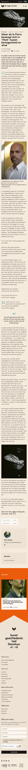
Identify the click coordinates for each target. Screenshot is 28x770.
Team (6, 678)
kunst (14, 635)
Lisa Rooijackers (6, 607)
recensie (21, 32)
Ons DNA (3, 672)
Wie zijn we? (4, 674)
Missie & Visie (4, 676)
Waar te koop (4, 709)
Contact (3, 680)
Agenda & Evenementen (7, 695)
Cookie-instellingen (6, 701)
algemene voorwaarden (15, 740)
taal (14, 641)
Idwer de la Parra (6, 520)
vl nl (14, 647)
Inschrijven (14, 752)
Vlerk (14, 512)
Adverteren (4, 713)
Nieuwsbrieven (4, 692)
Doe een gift (4, 662)
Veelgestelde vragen (6, 690)
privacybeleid (5, 741)
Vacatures (3, 683)
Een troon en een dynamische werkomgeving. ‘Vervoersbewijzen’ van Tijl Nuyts (14, 602)
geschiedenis (14, 638)
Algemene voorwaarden (7, 697)
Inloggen (20, 1)
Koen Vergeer (7, 49)
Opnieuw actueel (13, 32)
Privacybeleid (4, 699)
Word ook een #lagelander (7, 660)
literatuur (14, 644)
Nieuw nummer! (4, 1)
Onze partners (4, 664)
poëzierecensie (6, 523)
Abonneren (4, 711)
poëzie (15, 520)
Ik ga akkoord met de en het (13, 740)
